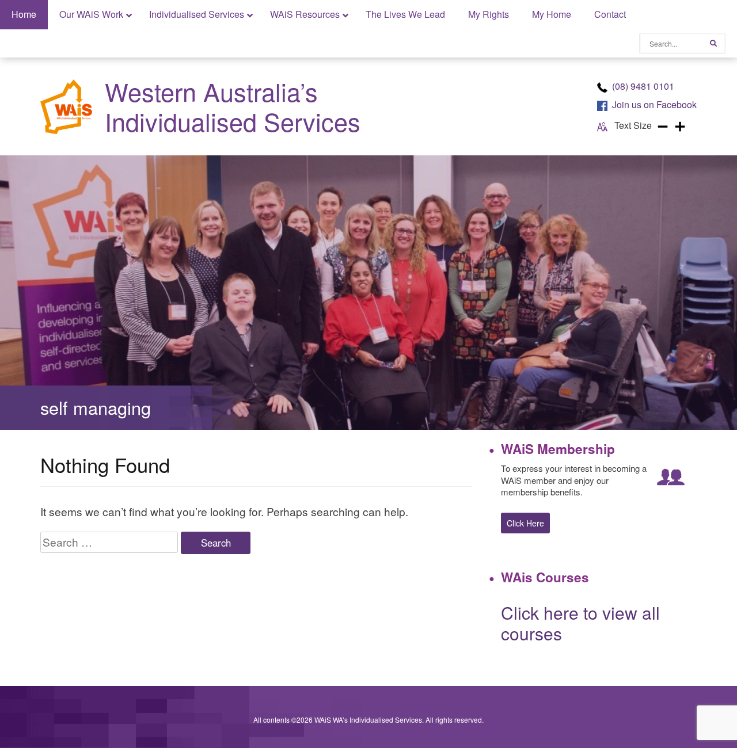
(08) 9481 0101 (643, 86)
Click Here (525, 523)
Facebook (654, 104)
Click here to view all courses (580, 623)
